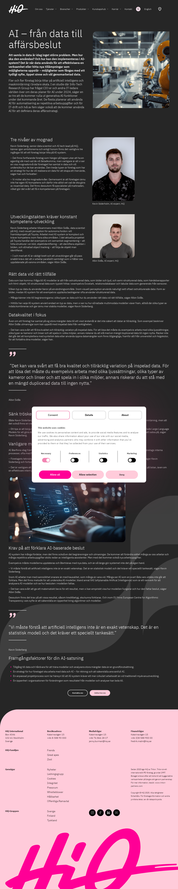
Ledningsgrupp (55, 774)
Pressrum (52, 787)
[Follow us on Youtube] (116, 812)
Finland (51, 815)
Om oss (39, 9)
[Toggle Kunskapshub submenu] (107, 9)
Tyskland (52, 820)
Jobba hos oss (100, 693)
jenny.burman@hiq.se (99, 741)
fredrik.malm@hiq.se (141, 741)
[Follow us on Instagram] (92, 812)
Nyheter (51, 769)
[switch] (75, 460)
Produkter (81, 9)
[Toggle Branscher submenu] (72, 9)
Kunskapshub (99, 9)
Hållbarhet (53, 796)
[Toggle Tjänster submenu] (56, 9)
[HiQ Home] (18, 9)
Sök (138, 9)
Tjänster (50, 9)
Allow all (55, 474)
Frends (51, 750)
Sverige (51, 811)
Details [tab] (89, 415)
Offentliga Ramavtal (58, 801)
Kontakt (128, 9)
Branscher (65, 9)
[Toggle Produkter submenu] (88, 9)
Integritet (52, 783)
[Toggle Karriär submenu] (120, 9)
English (147, 9)
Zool (49, 759)
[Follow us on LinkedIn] (108, 812)
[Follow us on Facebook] (100, 812)
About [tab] (125, 415)
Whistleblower (55, 792)
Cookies (51, 778)
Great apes (53, 754)
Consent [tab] (53, 415)
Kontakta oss (77, 693)
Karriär (115, 9)
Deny (121, 474)
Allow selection (88, 474)
